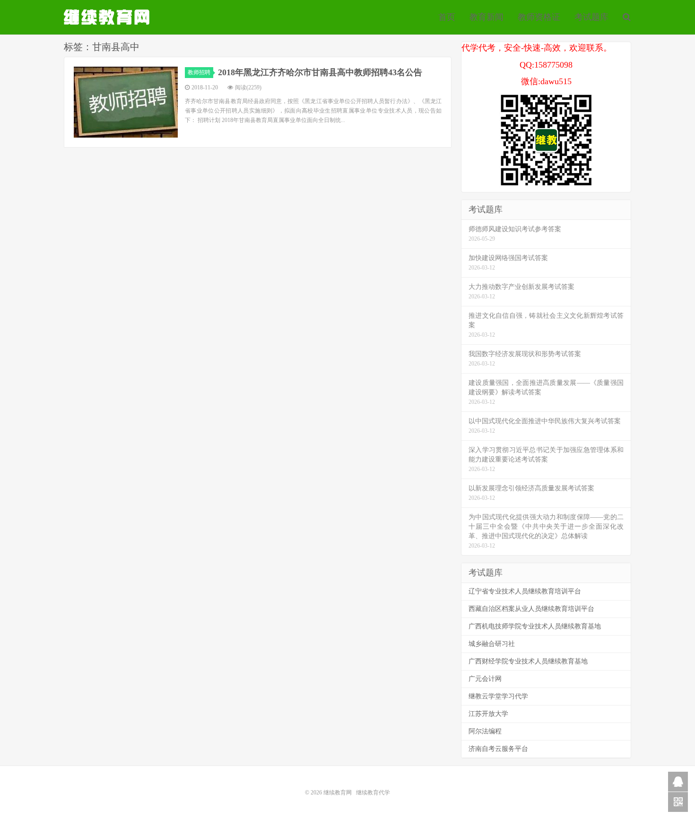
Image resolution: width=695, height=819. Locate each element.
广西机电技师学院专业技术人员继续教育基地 (535, 626)
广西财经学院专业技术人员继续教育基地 (528, 661)
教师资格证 (539, 17)
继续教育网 (337, 792)
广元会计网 (485, 678)
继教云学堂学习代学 (498, 696)
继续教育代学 (373, 792)
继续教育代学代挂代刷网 (108, 17)
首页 (446, 17)
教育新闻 (486, 17)
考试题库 (591, 17)
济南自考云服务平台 (498, 748)
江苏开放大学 (488, 713)
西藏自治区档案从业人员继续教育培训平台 (531, 608)
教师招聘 (199, 72)
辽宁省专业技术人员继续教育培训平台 (525, 591)
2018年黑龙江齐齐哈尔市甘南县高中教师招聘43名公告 (320, 72)
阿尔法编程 (485, 731)
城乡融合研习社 (492, 643)
